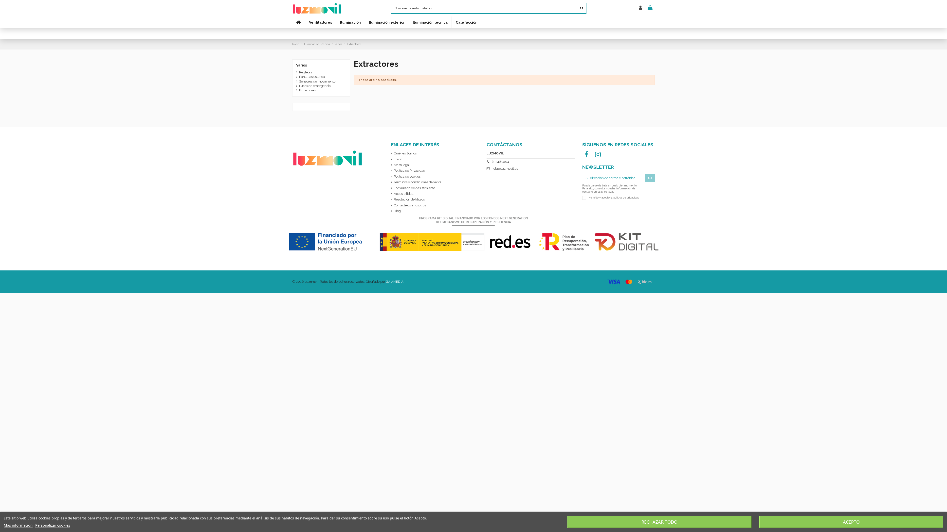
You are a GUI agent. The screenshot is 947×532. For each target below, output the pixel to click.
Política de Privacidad (409, 170)
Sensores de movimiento (317, 81)
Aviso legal (402, 165)
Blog (397, 211)
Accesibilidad (404, 194)
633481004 (500, 162)
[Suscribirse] (650, 178)
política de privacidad (626, 197)
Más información (18, 525)
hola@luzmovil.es (505, 168)
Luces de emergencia (315, 86)
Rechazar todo (659, 522)
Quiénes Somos (405, 153)
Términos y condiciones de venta (417, 182)
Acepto (851, 522)
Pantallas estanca (312, 77)
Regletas (305, 72)
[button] (430, 22)
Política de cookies (407, 176)
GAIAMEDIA (394, 281)
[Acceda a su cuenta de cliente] (640, 8)
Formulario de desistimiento (414, 188)
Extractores (307, 90)
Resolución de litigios (409, 199)
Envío (398, 159)
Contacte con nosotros (410, 205)
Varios (301, 65)
